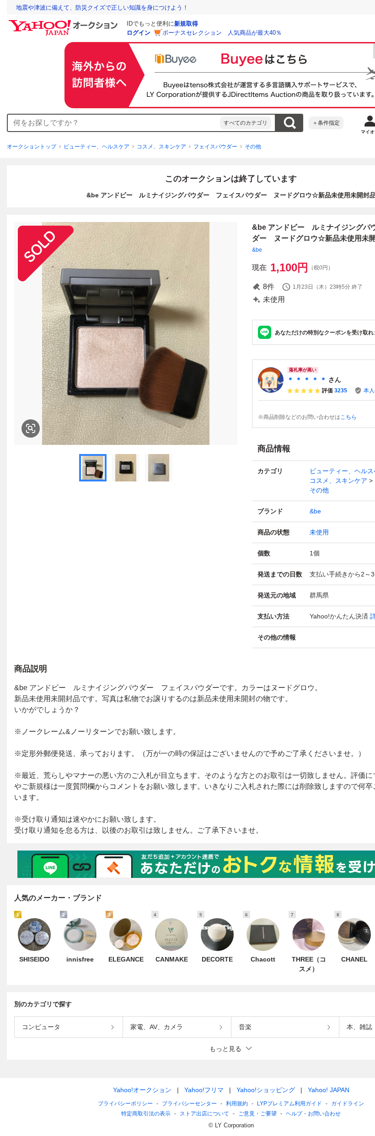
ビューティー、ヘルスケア (96, 146)
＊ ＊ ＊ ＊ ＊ (307, 379)
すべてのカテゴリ (246, 123)
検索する (289, 123)
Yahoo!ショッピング (265, 1090)
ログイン (138, 32)
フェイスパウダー (215, 146)
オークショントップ (31, 146)
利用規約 (237, 1103)
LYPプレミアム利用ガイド (289, 1103)
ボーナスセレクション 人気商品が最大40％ (222, 32)
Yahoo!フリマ (204, 1090)
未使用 (319, 532)
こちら (348, 417)
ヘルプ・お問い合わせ (313, 1113)
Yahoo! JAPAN (328, 1090)
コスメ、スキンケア (161, 146)
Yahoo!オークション (142, 1090)
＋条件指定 (326, 123)
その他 (253, 146)
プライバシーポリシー (125, 1103)
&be (257, 250)
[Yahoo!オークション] (64, 22)
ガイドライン (347, 1103)
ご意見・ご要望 (257, 1113)
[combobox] (113, 123)
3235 (340, 390)
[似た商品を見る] (30, 428)
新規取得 (186, 23)
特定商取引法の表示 (146, 1113)
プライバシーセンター (189, 1103)
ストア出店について (204, 1113)
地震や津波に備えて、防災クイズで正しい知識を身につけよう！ (102, 7)
